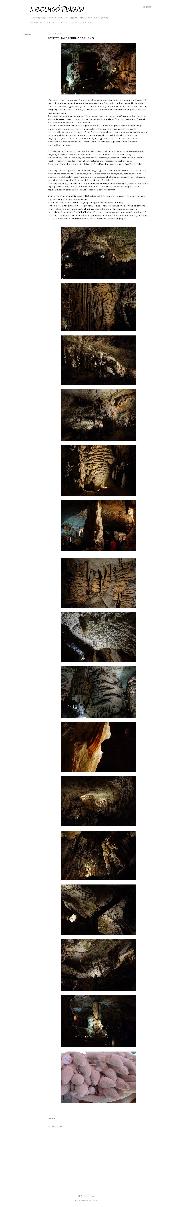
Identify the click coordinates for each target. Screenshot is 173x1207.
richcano (95, 1200)
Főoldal (34, 23)
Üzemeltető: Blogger (88, 1196)
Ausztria (87, 23)
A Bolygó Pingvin (57, 9)
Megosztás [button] (26, 34)
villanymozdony (64, 132)
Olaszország (74, 23)
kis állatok (60, 177)
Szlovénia (61, 23)
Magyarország (47, 23)
